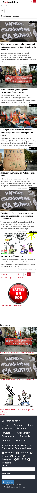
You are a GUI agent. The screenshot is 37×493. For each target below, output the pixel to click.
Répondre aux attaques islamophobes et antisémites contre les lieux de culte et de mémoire (18, 47)
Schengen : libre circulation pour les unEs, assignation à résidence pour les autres (17, 132)
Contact (5, 425)
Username (5, 466)
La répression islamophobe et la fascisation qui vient (17, 380)
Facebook (9, 453)
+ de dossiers (4, 414)
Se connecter (8, 436)
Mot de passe (6, 473)
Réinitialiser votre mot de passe (14, 487)
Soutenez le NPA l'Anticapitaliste (11, 306)
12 (6, 278)
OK (2, 11)
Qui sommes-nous (11, 421)
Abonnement (23, 433)
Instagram (7, 459)
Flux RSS (21, 459)
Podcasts (6, 463)
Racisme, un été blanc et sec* (13, 256)
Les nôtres (22, 428)
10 (33, 274)
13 (10, 278)
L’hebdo (6, 441)
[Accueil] (9, 2)
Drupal (18, 448)
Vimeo (5, 456)
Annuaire (18, 425)
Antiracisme (33, 22)
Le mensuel (20, 441)
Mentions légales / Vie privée (16, 445)
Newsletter (7, 433)
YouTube (23, 453)
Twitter (16, 456)
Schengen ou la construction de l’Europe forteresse (17, 353)
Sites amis (25, 436)
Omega (27, 448)
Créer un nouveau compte (12, 485)
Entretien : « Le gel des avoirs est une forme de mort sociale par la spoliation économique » (17, 216)
